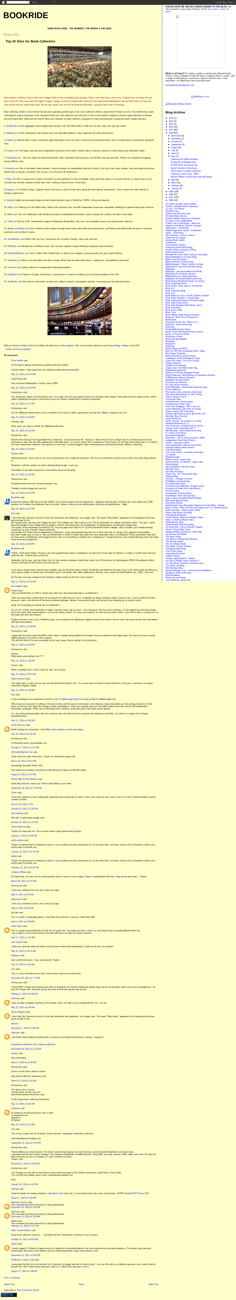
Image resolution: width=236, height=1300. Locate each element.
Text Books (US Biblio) (176, 534)
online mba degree (75, 729)
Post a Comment (12, 1278)
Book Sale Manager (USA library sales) (184, 305)
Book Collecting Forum (176, 283)
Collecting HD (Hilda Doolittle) (184, 159)
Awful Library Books (175, 252)
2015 (171, 118)
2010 (171, 133)
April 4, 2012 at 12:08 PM (23, 921)
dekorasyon (16, 885)
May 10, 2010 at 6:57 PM (23, 509)
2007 (171, 197)
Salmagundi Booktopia (176, 515)
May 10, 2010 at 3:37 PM (23, 403)
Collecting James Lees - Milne (185, 174)
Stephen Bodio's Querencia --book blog (184, 532)
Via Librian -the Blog (175, 565)
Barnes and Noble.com (18, 228)
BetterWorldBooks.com (18, 253)
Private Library (172, 491)
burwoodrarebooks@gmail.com (180, 85)
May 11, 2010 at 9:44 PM (23, 645)
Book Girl (170, 288)
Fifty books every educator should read (184, 392)
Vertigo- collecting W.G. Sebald (180, 558)
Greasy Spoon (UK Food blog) (179, 411)
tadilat (14, 856)
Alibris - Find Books (175, 233)
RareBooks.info (15, 281)
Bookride (25, 15)
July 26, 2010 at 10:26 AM (23, 734)
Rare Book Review (174, 503)
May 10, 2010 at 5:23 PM (23, 449)
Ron (13, 694)
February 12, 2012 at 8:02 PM (25, 867)
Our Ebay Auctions (174, 471)
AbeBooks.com (13, 133)
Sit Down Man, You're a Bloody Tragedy (184, 527)
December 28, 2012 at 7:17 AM (25, 978)
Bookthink (170, 341)
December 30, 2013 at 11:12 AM (26, 1049)
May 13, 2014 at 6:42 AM (23, 1104)
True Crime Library (174, 551)
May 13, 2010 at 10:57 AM (23, 674)
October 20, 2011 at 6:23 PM (24, 822)
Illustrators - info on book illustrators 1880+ (185, 438)
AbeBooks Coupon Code (22, 1260)
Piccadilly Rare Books (176, 483)
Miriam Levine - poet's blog (178, 459)
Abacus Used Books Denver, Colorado (183, 225)
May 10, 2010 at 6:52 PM (23, 493)
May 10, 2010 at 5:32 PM (23, 474)
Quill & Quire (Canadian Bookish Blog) (183, 498)
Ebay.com (11, 179)
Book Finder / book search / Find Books (184, 286)
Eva (13, 969)
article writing (17, 840)
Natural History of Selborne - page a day (184, 462)
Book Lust (170, 293)
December (176, 136)
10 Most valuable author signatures (182, 206)
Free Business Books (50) (178, 404)
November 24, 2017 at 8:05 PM (25, 1255)
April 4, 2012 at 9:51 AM (22, 894)
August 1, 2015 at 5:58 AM (23, 1198)
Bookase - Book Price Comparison (182, 317)
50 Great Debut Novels (176, 216)
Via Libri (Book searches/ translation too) (184, 563)
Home (81, 1284)
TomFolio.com (14, 267)
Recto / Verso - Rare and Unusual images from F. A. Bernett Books (197, 507)
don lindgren (16, 586)
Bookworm (170, 344)
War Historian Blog (174, 568)
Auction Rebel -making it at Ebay (181, 249)
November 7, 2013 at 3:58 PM (25, 1028)
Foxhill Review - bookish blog (179, 401)
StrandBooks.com (16, 239)
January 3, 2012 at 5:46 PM (24, 836)
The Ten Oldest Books (176, 544)
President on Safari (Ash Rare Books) (183, 488)
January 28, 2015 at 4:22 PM (24, 1184)
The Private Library (174, 541)
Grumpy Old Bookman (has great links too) (185, 413)
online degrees (67, 345)
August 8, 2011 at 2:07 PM (23, 774)
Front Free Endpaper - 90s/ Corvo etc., (183, 406)
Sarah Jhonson (18, 725)
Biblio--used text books (176, 259)
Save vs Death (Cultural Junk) (179, 520)
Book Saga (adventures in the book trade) (185, 300)
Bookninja (170, 327)
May (173, 156)
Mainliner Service (19, 1202)
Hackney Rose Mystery (176, 416)
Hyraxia (14, 453)
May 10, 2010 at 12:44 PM (23, 388)
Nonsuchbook (172, 464)
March (174, 182)
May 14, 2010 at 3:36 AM (23, 690)
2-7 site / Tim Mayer (175, 209)
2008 (171, 194)
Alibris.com (12, 207)
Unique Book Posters (175, 553)
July (173, 150)
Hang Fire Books (173, 418)
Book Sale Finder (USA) (177, 303)
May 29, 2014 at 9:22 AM (23, 1124)
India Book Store (55, 1193)
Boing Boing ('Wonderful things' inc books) (185, 281)
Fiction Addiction (173, 389)
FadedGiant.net (13, 158)
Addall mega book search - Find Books (184, 230)
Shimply (15, 1189)
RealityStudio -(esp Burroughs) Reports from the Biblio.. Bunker (195, 505)
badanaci (15, 955)
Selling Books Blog (174, 522)
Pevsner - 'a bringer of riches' (179, 479)
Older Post (153, 1284)
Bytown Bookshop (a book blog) (180, 356)
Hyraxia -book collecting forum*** (181, 428)
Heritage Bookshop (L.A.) (177, 423)
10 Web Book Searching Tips (184, 165)
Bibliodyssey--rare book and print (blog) (184, 266)
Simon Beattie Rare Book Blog (180, 524)
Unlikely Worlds (173, 556)
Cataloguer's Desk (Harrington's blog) (183, 358)
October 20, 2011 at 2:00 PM (24, 809)
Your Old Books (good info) (178, 580)
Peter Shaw (16, 926)
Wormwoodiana (173, 575)
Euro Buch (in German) (176, 382)
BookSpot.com (14, 260)
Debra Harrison (18, 678)
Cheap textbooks (173, 363)
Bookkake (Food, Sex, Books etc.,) (182, 322)
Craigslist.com (12, 189)
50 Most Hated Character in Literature (183, 218)
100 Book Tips (172, 211)
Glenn (14, 792)
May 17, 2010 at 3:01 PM (23, 720)
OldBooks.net (14, 246)
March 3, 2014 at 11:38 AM (23, 1062)
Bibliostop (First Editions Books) (181, 274)
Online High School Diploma (24, 779)
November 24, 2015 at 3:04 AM (25, 1207)
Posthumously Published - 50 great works (185, 486)
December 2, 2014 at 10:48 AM (25, 1163)
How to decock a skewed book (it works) (184, 425)
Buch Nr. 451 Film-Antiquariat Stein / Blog (185, 351)
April (173, 180)
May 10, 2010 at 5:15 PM (23, 430)
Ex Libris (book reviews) (177, 385)
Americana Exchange (175, 237)
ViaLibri (9, 200)
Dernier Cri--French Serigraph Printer (182, 372)
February (175, 185)
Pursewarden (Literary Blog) (178, 493)
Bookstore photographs (176, 339)
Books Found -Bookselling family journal (184, 331)
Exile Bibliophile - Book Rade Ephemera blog (186, 387)
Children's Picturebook (176, 365)
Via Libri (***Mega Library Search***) (182, 561)
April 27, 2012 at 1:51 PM (23, 937)
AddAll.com (11, 140)
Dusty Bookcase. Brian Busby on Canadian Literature (190, 375)
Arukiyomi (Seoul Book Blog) (179, 247)
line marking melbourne (44, 1044)
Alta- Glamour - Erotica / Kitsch (180, 235)
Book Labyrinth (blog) (175, 290)
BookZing (170, 346)
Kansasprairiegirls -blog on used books (183, 445)
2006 (171, 200)
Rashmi (14, 1023)
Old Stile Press (173, 469)
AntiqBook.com (14, 274)
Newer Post (9, 1284)
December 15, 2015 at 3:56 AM (25, 1216)
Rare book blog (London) (177, 500)
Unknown (15, 998)
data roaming (17, 813)
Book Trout (171, 312)
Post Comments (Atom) (28, 1290)
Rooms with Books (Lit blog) (179, 512)
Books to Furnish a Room (177, 334)
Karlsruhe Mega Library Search (180, 447)
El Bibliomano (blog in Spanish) (180, 377)
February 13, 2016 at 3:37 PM (25, 1226)
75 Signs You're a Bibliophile (179, 221)
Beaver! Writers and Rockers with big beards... (192, 177)
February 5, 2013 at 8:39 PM (24, 994)
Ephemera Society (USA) (177, 380)
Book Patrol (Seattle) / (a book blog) (182, 298)
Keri (13, 513)
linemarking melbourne (21, 1044)
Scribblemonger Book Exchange (74, 699)
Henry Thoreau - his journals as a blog (183, 421)
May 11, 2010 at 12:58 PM (23, 626)
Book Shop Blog (173, 307)
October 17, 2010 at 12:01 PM (25, 747)
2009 (171, 191)
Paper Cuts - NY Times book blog (181, 474)
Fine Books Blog (173, 399)
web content (16, 942)
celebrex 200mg (18, 872)
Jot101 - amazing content (177, 442)
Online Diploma (18, 827)
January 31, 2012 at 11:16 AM (25, 851)
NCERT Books (137, 1193)
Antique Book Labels (175, 240)
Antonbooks (171, 242)
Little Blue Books (173, 450)
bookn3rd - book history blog (179, 324)
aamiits (14, 1053)
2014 (171, 121)
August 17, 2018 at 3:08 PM (24, 1271)
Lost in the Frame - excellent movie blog (184, 452)
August (175, 147)
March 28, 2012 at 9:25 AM (23, 881)
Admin (14, 1244)
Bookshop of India (174, 336)
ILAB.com (12, 221)
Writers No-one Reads (176, 577)
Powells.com (12, 150)
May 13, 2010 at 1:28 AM (23, 660)
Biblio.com (12, 214)
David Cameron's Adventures (184, 168)
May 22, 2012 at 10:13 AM (23, 951)
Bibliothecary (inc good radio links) (181, 276)
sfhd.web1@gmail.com (21, 752)
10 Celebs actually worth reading (181, 204)
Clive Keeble (17, 360)
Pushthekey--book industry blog (180, 495)
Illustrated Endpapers (175, 435)
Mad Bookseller (173, 457)
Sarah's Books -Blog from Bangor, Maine (184, 517)
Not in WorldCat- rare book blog (180, 466)
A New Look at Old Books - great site (183, 223)
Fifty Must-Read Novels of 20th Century (184, 394)
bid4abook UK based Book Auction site (184, 278)
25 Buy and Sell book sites (178, 213)
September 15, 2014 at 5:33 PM (26, 1143)
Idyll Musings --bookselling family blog (183, 430)
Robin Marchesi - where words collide (183, 510)
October (175, 141)
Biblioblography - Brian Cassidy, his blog (184, 264)
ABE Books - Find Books (177, 228)
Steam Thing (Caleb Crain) (178, 529)
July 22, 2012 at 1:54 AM (23, 964)
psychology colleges (119, 345)
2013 (171, 124)
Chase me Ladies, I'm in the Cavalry (182, 360)
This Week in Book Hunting (178, 546)
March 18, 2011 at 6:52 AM (23, 761)
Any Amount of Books (176, 245)
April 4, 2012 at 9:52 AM (22, 908)
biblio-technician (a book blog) (179, 262)
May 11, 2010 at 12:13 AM (23, 581)
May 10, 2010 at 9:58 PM (23, 544)
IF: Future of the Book (176, 433)
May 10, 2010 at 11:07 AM (23, 374)
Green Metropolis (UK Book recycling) (183, 409)
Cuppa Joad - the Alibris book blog (181, 368)
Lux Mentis (171, 454)
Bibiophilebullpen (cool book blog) (181, 257)
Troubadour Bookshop (176, 548)
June (173, 153)
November (176, 138)
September (176, 144)
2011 (171, 130)
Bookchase (171, 319)
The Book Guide (173, 536)
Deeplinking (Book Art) (176, 370)
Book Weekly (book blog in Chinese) (182, 315)
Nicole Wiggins (18, 1012)
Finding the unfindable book (183, 162)
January (175, 188)
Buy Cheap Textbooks (176, 353)
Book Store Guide (174, 310)
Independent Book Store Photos (180, 440)
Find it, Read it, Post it (176, 397)
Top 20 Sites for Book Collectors (186, 171)
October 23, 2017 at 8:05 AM (24, 1239)
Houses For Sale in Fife (22, 804)
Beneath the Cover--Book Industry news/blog (186, 254)
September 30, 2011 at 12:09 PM (26, 788)
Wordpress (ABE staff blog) (178, 573)
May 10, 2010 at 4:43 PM (23, 417)
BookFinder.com (14, 126)
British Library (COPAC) (177, 348)
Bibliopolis (170, 269)
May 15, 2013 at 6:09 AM (23, 1007)
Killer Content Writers (21, 1230)
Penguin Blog (172, 476)
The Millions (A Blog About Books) (181, 539)
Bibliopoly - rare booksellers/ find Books (184, 271)
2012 (171, 127)
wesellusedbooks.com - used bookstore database (188, 570)
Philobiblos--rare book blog (178, 481)
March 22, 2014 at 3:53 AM (23, 1080)
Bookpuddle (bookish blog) (178, 329)
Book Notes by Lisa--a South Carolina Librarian (187, 295)
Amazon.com (12, 168)
